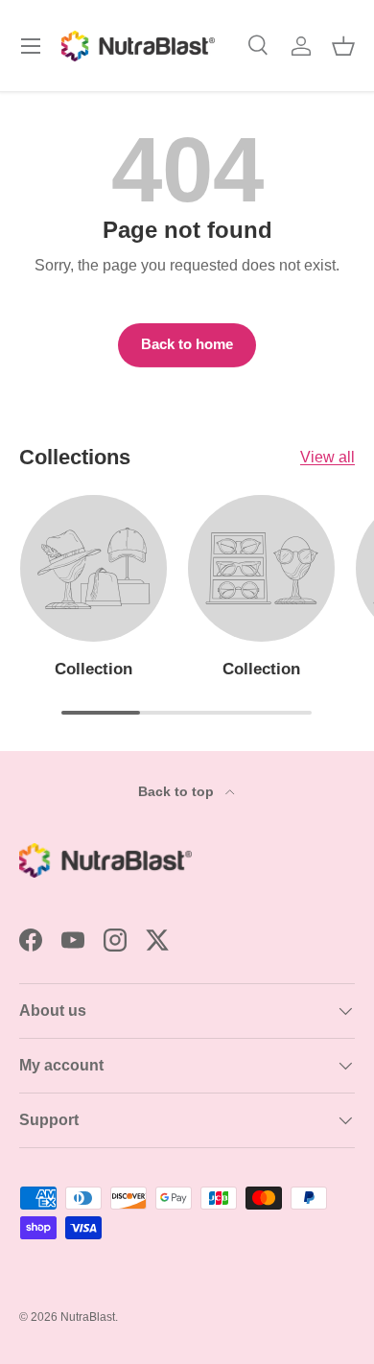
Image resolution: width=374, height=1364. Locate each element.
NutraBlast (87, 1317)
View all (327, 457)
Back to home (187, 344)
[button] (343, 46)
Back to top (178, 791)
